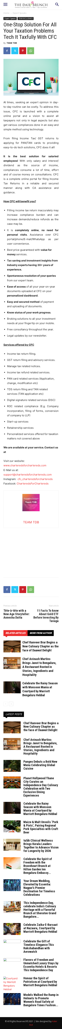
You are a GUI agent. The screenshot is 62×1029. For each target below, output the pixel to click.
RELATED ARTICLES (15, 633)
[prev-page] (5, 704)
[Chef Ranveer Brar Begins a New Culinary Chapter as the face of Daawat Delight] (12, 646)
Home (6, 13)
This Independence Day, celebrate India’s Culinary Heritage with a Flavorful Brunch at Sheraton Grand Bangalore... (39, 909)
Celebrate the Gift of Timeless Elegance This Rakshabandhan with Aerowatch (38, 946)
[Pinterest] (22, 50)
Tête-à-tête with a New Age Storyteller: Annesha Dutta (16, 614)
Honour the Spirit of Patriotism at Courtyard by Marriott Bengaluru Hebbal (40, 981)
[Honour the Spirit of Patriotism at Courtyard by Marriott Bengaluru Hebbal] (12, 984)
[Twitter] (14, 50)
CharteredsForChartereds (33, 483)
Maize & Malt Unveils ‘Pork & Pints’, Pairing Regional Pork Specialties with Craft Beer (40, 827)
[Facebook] (6, 50)
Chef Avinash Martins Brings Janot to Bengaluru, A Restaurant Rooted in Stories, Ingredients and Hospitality (39, 667)
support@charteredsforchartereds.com (27, 474)
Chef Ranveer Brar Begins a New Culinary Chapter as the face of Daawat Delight (40, 646)
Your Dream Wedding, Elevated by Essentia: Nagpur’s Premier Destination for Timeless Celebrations (39, 887)
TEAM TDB (12, 43)
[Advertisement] (31, 549)
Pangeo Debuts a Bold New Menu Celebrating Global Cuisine (40, 765)
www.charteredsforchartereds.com (24, 465)
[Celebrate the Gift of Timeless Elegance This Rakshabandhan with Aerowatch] (12, 946)
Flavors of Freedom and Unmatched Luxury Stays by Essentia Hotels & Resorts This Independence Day (40, 965)
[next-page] (11, 704)
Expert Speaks (19, 13)
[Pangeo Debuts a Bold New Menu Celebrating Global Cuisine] (12, 766)
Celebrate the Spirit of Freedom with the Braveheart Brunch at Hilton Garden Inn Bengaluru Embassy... (37, 866)
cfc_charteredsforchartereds (35, 479)
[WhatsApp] (30, 50)
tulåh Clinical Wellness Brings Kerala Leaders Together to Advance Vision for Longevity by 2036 (41, 846)
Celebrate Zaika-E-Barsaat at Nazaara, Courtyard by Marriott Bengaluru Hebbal (40, 928)
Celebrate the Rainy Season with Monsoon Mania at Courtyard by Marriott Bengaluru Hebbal (40, 809)
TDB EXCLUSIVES (26, 18)
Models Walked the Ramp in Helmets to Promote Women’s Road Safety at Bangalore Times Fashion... (41, 1000)
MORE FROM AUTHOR (41, 633)
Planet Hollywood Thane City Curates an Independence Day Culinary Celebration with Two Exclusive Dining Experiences (40, 786)
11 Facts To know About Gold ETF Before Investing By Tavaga (46, 616)
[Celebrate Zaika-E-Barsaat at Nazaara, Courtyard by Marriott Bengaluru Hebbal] (12, 929)
